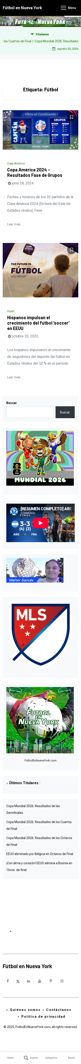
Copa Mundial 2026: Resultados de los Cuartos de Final (39, 825)
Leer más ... (15, 224)
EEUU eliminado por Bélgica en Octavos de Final (39, 854)
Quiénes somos (25, 1010)
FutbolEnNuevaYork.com (40, 760)
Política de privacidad (43, 1017)
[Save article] (71, 116)
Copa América (16, 163)
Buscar (11, 403)
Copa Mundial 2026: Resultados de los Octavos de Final (39, 841)
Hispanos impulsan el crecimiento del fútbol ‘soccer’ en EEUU (38, 323)
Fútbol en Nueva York (22, 7)
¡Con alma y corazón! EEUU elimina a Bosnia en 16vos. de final (39, 866)
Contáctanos (58, 1010)
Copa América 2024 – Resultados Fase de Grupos (34, 172)
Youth (10, 311)
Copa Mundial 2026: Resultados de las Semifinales (33, 809)
